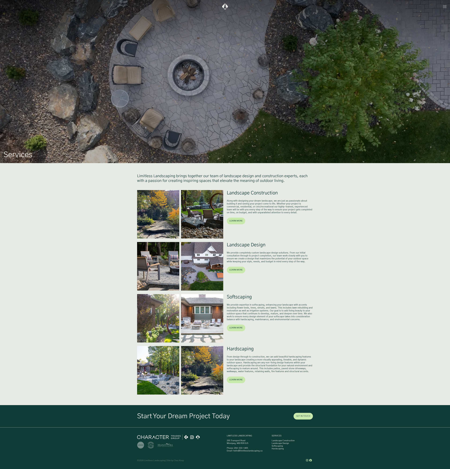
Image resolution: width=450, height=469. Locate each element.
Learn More (236, 221)
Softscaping (277, 446)
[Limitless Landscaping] (225, 7)
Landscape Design (280, 443)
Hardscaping (278, 449)
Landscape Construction (283, 441)
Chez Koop (179, 461)
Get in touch (303, 416)
